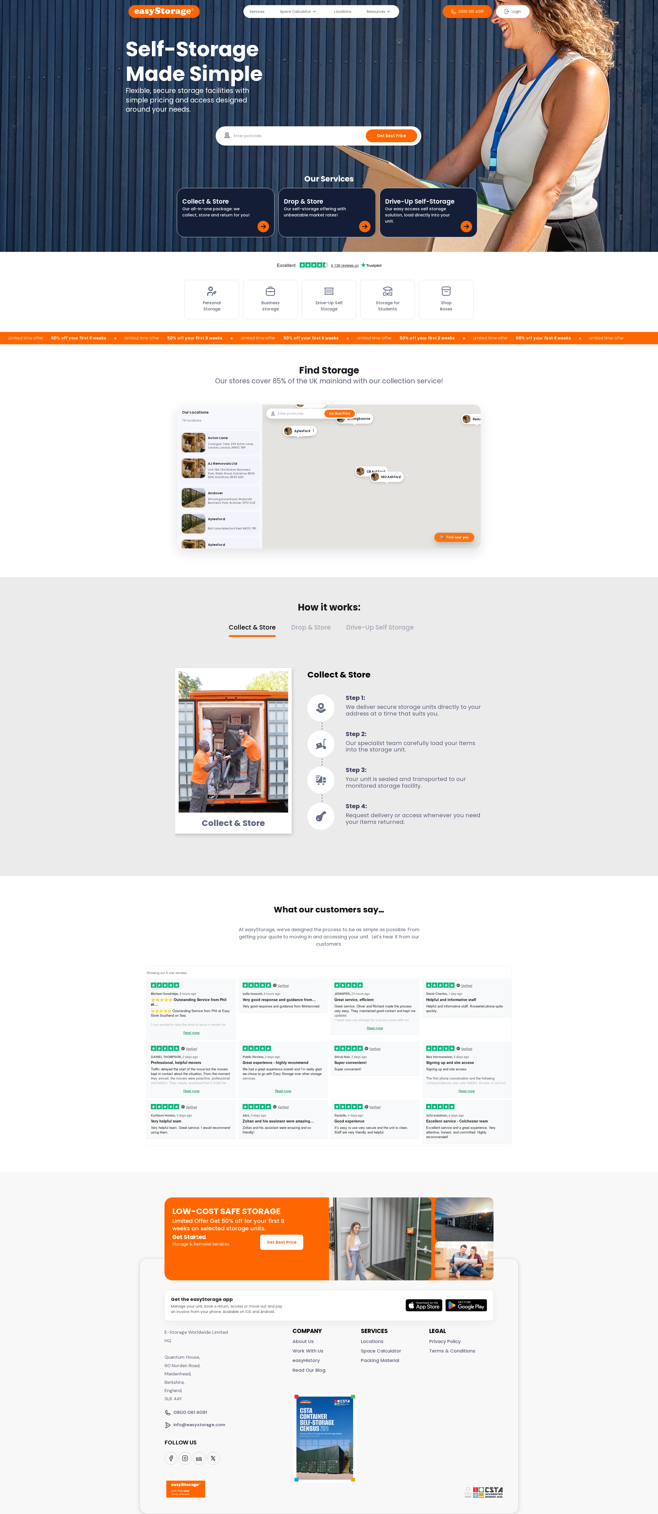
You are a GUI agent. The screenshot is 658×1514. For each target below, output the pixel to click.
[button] (299, 11)
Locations (342, 11)
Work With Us (308, 1351)
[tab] (260, 630)
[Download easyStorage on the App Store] (424, 1305)
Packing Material (380, 1360)
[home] (164, 11)
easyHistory (306, 1360)
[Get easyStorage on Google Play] (466, 1305)
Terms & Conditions (452, 1351)
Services (257, 11)
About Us (303, 1341)
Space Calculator (381, 1351)
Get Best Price (282, 1242)
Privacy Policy (445, 1341)
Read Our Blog (309, 1370)
